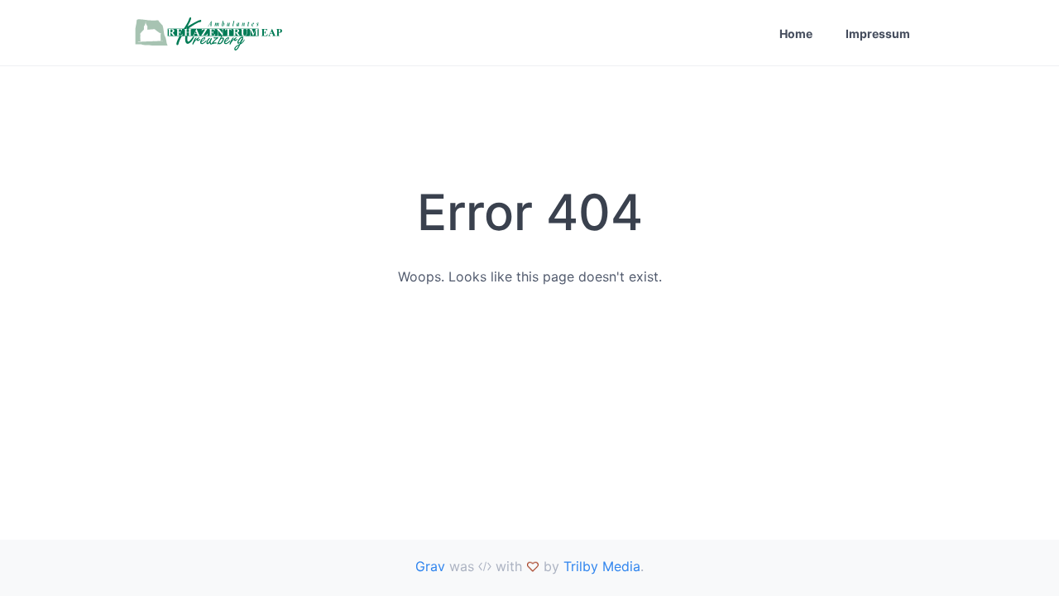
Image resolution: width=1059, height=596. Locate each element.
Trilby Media (601, 566)
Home (795, 33)
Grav (430, 566)
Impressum (878, 33)
